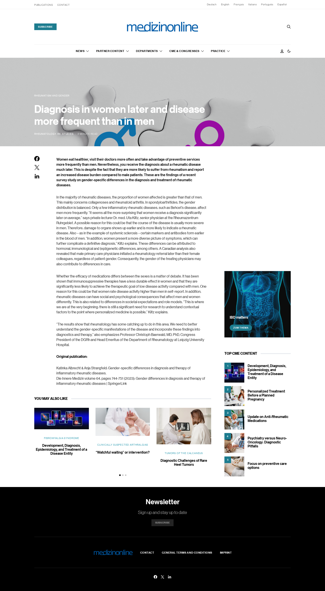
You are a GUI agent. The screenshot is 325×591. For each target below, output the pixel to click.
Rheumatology (45, 134)
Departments (147, 50)
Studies (68, 134)
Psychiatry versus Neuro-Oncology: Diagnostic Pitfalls (267, 442)
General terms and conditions (187, 552)
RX (59, 134)
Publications (43, 5)
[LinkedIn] (169, 577)
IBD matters (239, 317)
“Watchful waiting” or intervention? (123, 452)
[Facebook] (155, 577)
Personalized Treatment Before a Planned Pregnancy (266, 395)
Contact (63, 5)
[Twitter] (162, 577)
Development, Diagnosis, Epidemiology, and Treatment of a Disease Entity (61, 449)
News (80, 50)
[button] (289, 51)
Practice (218, 50)
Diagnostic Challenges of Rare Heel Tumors (184, 462)
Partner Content (110, 50)
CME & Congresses (184, 50)
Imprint (226, 552)
